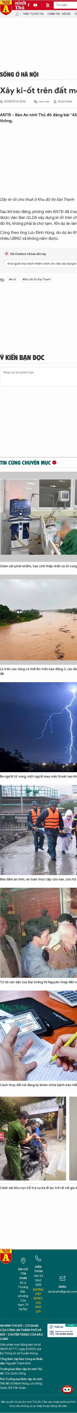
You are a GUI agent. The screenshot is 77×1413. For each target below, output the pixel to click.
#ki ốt (12, 279)
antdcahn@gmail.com (62, 1291)
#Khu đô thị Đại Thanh (37, 279)
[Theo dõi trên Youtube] (35, 5)
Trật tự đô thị (33, 14)
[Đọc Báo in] (50, 5)
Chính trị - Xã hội (58, 14)
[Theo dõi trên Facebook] (29, 5)
